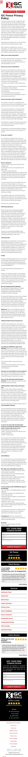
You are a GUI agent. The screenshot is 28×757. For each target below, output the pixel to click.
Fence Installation (6, 611)
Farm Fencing (5, 626)
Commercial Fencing (7, 622)
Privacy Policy (13, 741)
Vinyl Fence (4, 596)
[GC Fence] (14, 695)
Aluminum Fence (6, 592)
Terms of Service (13, 743)
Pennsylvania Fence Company (13, 722)
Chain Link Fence (6, 603)
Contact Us (21, 11)
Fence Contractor (6, 614)
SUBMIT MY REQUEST (13, 547)
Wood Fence (5, 599)
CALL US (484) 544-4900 (10, 11)
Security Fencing (6, 629)
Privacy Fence (5, 607)
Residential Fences (7, 618)
